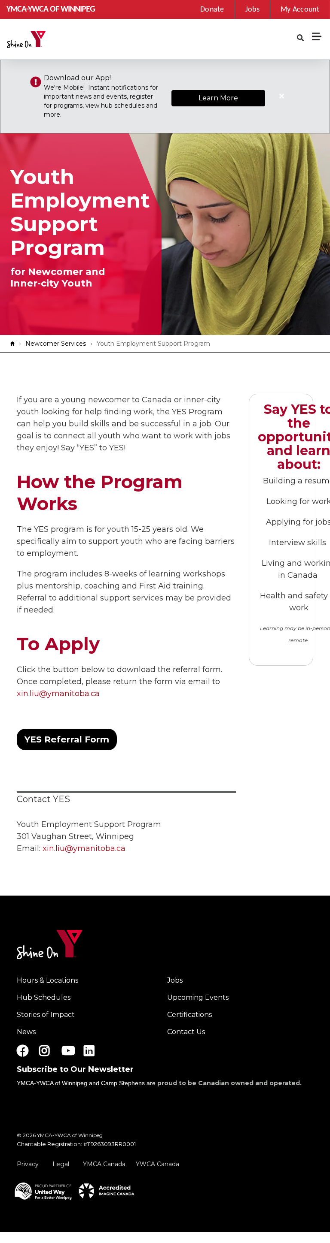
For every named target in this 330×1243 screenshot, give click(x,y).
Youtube (67, 1051)
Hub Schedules (43, 997)
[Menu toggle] (316, 36)
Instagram (50, 1051)
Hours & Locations (47, 980)
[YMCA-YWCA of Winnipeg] (46, 39)
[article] (165, 96)
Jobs (252, 10)
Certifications (189, 1015)
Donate (212, 10)
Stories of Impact (46, 1015)
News (26, 1032)
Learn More (218, 98)
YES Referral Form (66, 739)
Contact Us (186, 1032)
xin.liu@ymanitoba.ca (58, 693)
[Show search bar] (300, 38)
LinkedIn (95, 1051)
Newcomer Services (55, 343)
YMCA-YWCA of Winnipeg (50, 9)
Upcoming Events (198, 997)
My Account (300, 10)
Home (14, 343)
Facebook (23, 1051)
